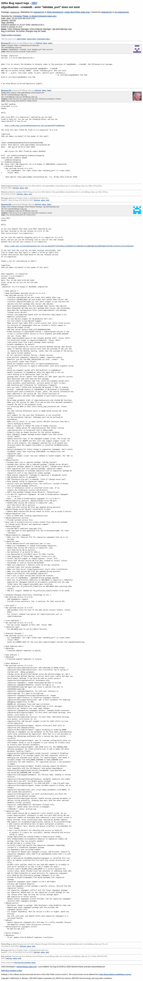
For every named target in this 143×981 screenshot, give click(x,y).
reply (50, 43)
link (26, 188)
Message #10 (6, 90)
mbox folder (21, 39)
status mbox (31, 39)
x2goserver (14, 12)
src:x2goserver (122, 12)
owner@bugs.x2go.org (26, 967)
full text (39, 43)
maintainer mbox (43, 39)
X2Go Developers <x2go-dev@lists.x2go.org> (68, 12)
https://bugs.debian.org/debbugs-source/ (115, 974)
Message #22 (6, 204)
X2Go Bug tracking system (11, 971)
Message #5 (5, 43)
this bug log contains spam (24, 962)
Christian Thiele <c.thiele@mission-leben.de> (35, 16)
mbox (45, 43)
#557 (34, 3)
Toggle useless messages (11, 35)
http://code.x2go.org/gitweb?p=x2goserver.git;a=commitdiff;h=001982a (35, 125)
